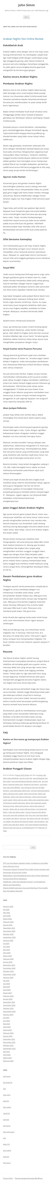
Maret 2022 (7, 1058)
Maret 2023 (7, 1030)
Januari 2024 (7, 999)
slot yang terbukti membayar (36, 824)
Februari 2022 (8, 1061)
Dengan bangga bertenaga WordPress (29, 1178)
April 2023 (7, 1027)
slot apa (23, 818)
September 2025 (9, 937)
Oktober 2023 (8, 1008)
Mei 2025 (6, 950)
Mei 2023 (6, 1024)
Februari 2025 (8, 959)
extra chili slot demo (28, 809)
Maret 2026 (7, 919)
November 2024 (9, 968)
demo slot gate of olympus (21, 797)
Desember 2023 (9, 1002)
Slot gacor (7, 1163)
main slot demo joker (16, 812)
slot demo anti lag (33, 818)
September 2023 (9, 1011)
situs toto (6, 1095)
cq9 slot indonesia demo (40, 790)
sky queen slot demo (11, 818)
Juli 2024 (6, 980)
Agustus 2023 (8, 1014)
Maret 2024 (7, 993)
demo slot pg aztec (20, 800)
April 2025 (7, 953)
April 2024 (7, 990)
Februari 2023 (8, 1033)
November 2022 (9, 1042)
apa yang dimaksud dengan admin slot (26, 781)
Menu (26, 17)
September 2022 (9, 1048)
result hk (6, 1113)
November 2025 (9, 931)
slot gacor (7, 1076)
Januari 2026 (7, 925)
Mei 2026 (6, 912)
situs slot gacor (9, 1132)
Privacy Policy (8, 1178)
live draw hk (7, 1082)
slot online (7, 1107)
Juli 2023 (6, 1017)
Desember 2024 (9, 965)
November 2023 (9, 1005)
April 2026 (7, 916)
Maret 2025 (7, 956)
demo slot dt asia (30, 794)
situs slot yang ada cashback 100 (15, 815)
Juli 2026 (6, 909)
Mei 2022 (6, 1051)
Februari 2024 (8, 996)
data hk (6, 1101)
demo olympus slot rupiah (13, 794)
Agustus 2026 (8, 906)
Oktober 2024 (8, 971)
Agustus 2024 (8, 977)
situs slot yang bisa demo (38, 815)
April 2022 (7, 1055)
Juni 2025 (6, 946)
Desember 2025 (9, 928)
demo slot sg (14, 809)
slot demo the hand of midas (22, 821)
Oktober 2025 (8, 934)
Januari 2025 (7, 962)
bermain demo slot (15, 784)
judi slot (6, 1119)
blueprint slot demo (31, 784)
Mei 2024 (6, 987)
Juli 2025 (6, 943)
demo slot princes (22, 806)
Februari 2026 (8, 922)
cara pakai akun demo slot (20, 790)
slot (4, 1089)
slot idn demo (39, 821)
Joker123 (6, 1144)
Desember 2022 (9, 1039)
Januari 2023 (7, 1036)
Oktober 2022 (8, 1045)
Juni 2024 (6, 983)
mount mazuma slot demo (35, 812)
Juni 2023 (6, 1021)
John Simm (26, 5)
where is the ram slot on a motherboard (18, 828)
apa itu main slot (25, 778)
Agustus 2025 (8, 940)
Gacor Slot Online (22, 775)
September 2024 (9, 974)
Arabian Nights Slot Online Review (23, 39)
